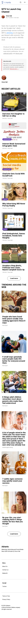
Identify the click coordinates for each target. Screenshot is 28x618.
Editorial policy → (14, 69)
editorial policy (8, 53)
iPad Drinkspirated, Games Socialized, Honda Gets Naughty (13, 236)
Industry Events (7, 139)
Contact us (5, 570)
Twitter (4, 586)
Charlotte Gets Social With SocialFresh (13, 175)
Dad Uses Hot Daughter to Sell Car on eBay (13, 115)
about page (19, 53)
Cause (5, 229)
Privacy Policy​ (6, 599)
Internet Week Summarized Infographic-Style (13, 145)
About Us (4, 566)
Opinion (5, 199)
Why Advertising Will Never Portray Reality (13, 205)
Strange (5, 109)
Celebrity (5, 261)
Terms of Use (6, 596)
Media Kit (5, 573)
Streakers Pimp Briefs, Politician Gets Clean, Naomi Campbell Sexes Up (13, 268)
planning (10, 33)
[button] (24, 2)
